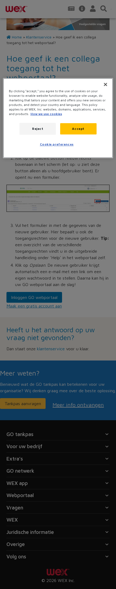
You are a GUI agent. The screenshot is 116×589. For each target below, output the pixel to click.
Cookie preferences (57, 144)
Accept (78, 128)
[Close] (105, 84)
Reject (37, 128)
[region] (58, 118)
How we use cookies (46, 114)
